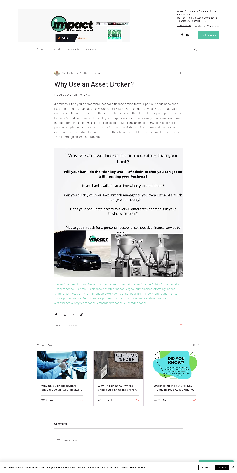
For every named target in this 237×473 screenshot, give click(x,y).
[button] (195, 49)
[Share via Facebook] (56, 314)
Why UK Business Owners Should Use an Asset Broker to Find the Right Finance (60, 387)
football (56, 49)
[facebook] (182, 35)
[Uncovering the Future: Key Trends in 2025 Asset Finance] (175, 365)
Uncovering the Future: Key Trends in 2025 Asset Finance (174, 387)
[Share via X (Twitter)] (64, 314)
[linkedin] (187, 35)
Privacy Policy (137, 467)
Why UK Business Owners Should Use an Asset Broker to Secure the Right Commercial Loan (117, 387)
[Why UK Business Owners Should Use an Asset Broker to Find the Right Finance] (62, 365)
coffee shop (92, 49)
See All (196, 344)
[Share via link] (81, 314)
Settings (205, 467)
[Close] (233, 467)
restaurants (73, 49)
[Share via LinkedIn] (73, 314)
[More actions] (181, 73)
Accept (222, 467)
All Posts (41, 49)
